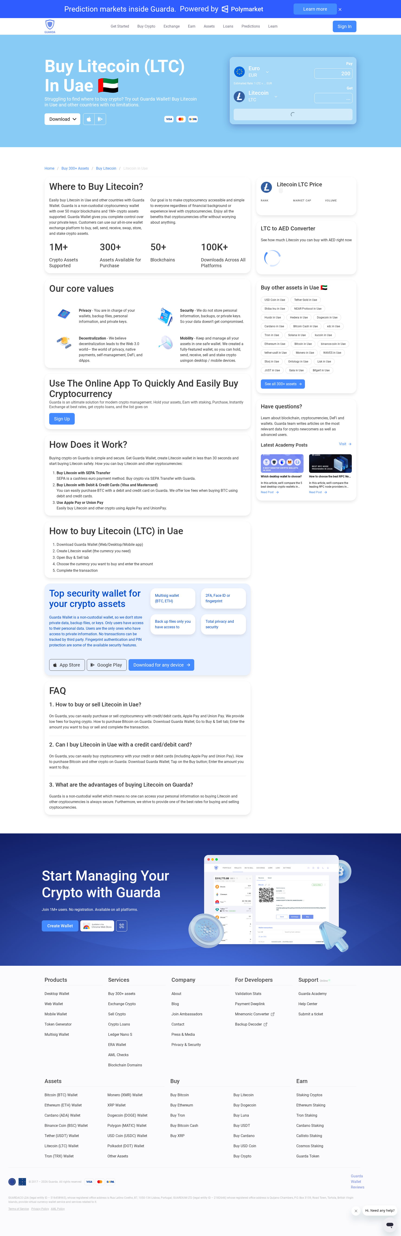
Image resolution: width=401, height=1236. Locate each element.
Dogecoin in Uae (327, 317)
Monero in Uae (305, 352)
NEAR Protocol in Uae (307, 308)
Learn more (315, 9)
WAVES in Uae (332, 352)
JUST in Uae (272, 370)
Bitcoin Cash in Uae (305, 326)
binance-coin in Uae (333, 344)
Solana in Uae (297, 335)
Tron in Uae (272, 335)
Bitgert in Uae (321, 370)
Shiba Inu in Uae (275, 308)
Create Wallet (60, 925)
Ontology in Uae (298, 361)
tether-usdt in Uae (276, 352)
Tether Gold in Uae (305, 300)
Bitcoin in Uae (303, 344)
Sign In (345, 26)
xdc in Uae (333, 326)
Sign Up (62, 419)
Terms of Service (18, 1209)
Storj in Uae (272, 361)
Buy (293, 114)
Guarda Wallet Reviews (357, 1181)
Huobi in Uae (273, 317)
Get (349, 88)
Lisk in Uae (324, 361)
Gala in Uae (296, 370)
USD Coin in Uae (275, 300)
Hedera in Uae (299, 317)
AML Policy (58, 1209)
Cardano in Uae (274, 326)
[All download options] (121, 925)
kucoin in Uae (323, 335)
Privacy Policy (40, 1209)
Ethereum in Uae (275, 344)
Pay (349, 63)
